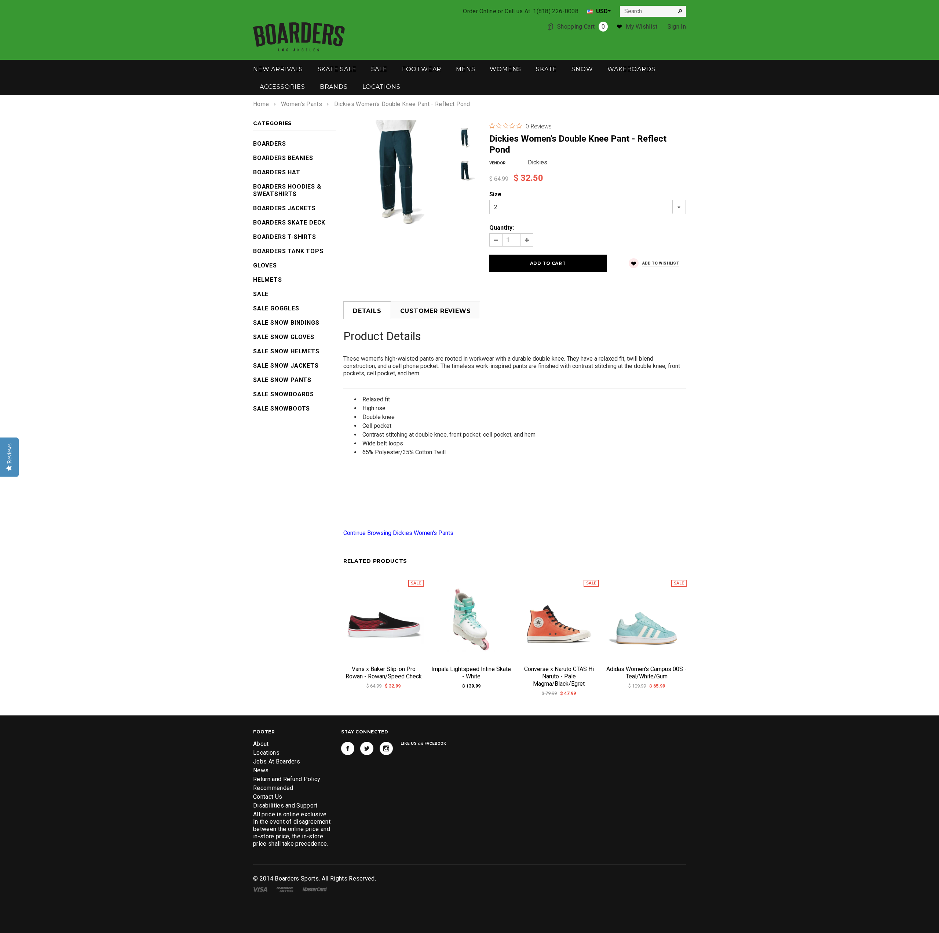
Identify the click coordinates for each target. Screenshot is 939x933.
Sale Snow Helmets (286, 351)
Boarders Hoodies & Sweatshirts (287, 190)
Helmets (267, 279)
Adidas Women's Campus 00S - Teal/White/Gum (646, 673)
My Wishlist (642, 26)
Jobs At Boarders (276, 761)
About (261, 743)
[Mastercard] (315, 888)
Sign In (677, 26)
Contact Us (267, 796)
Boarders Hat (276, 172)
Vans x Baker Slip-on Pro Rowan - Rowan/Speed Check (384, 673)
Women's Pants (301, 104)
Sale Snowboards (283, 394)
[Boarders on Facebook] (347, 748)
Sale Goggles (276, 308)
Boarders (269, 143)
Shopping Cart (581, 26)
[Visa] (260, 888)
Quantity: (501, 227)
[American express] (284, 888)
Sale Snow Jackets (286, 365)
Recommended (273, 787)
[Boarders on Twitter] (366, 748)
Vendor (497, 163)
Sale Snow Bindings (286, 322)
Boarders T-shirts (284, 236)
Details (367, 310)
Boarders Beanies (283, 157)
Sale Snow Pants (282, 379)
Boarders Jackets (284, 208)
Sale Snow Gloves (283, 337)
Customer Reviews (435, 310)
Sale (260, 294)
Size (495, 194)
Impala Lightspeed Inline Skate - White (471, 673)
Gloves (265, 265)
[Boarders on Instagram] (386, 748)
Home (261, 104)
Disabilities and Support (285, 805)
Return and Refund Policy (287, 779)
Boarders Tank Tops (288, 251)
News (260, 770)
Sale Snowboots (281, 408)
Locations (266, 752)
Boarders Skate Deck (289, 222)
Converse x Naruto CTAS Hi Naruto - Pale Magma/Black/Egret (559, 676)
